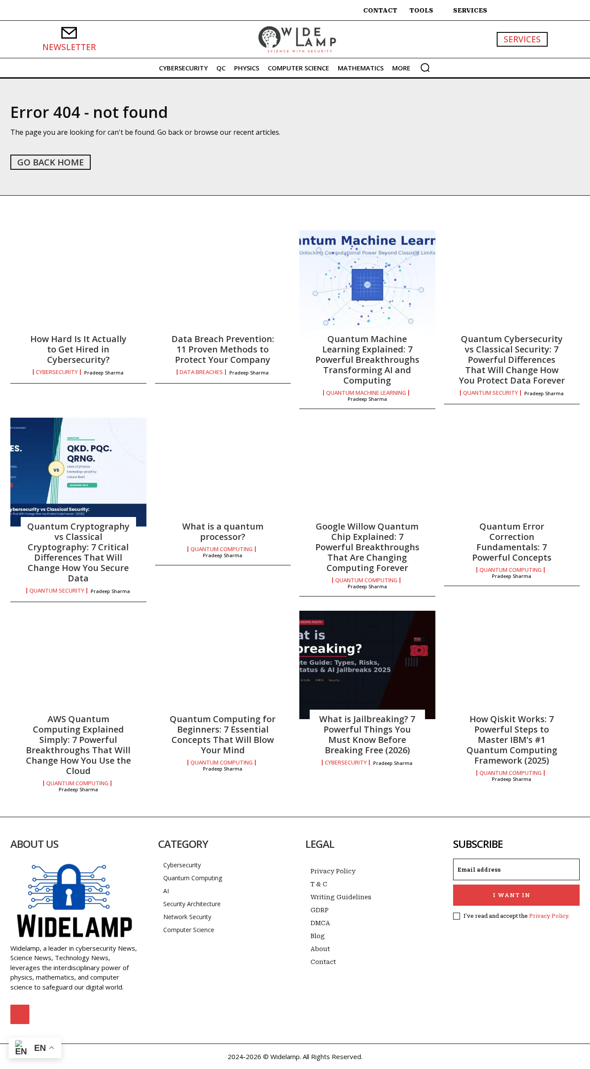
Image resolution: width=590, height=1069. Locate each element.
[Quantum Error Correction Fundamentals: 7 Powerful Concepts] (512, 472)
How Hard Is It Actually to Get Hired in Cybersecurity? (78, 349)
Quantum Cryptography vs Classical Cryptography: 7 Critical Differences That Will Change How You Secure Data (78, 552)
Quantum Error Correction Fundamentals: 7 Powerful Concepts (512, 541)
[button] (425, 67)
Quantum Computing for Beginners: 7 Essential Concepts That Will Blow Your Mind (223, 734)
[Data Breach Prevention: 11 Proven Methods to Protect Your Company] (223, 284)
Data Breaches (201, 372)
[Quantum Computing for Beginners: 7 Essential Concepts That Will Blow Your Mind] (223, 665)
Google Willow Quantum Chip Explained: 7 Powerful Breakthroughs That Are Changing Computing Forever (367, 547)
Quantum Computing (221, 549)
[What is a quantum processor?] (223, 472)
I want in (511, 895)
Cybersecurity (57, 372)
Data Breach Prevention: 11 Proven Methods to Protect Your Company (222, 349)
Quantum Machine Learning (366, 393)
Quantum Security (490, 393)
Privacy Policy (548, 916)
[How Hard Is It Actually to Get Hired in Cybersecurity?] (78, 284)
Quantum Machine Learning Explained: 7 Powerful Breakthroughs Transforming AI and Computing (367, 359)
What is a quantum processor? (222, 531)
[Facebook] (19, 1014)
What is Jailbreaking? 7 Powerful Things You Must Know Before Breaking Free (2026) (367, 734)
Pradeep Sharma (104, 372)
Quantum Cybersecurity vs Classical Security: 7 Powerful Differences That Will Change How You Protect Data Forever (512, 359)
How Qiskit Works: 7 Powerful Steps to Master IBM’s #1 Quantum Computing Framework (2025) (511, 739)
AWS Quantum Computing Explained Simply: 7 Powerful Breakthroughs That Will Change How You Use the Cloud (78, 745)
